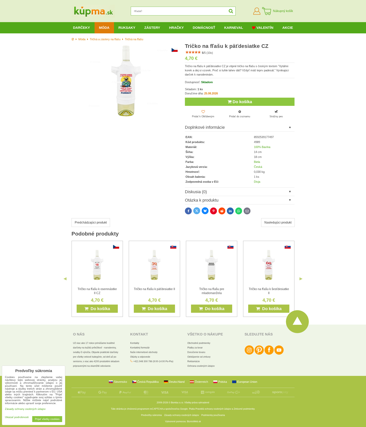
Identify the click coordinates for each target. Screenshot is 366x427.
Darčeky (81, 28)
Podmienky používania (213, 415)
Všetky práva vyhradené (196, 402)
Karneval (233, 28)
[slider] (193, 52)
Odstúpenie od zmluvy (198, 356)
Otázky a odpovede (140, 356)
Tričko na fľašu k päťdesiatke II (154, 289)
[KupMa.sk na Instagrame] (249, 354)
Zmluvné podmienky (244, 409)
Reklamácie (193, 361)
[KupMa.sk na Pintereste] (259, 354)
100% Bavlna (262, 147)
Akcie (287, 28)
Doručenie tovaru (196, 352)
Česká (258, 166)
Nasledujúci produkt (277, 222)
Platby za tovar (195, 347)
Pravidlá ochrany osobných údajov (213, 409)
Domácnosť (204, 28)
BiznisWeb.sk (194, 421)
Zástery (152, 28)
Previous (65, 279)
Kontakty (134, 343)
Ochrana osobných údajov (201, 366)
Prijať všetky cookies (47, 419)
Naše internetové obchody (143, 352)
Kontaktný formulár (140, 347)
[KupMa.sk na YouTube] (279, 354)
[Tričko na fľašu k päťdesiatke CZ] (126, 80)
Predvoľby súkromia (151, 415)
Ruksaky (126, 28)
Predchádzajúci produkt (91, 222)
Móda (104, 28)
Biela (257, 161)
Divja (257, 181)
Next (301, 279)
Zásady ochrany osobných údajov (181, 415)
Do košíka (241, 101)
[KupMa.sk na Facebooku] (269, 354)
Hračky (176, 28)
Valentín (264, 28)
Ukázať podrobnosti (17, 417)
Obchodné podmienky (198, 343)
